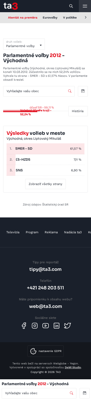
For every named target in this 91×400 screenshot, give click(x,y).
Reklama (51, 232)
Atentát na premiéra (22, 17)
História (77, 111)
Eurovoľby (50, 17)
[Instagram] (35, 326)
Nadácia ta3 (73, 232)
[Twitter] (67, 326)
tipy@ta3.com (45, 269)
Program (32, 232)
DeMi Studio (73, 367)
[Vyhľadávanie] (71, 6)
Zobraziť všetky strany (45, 184)
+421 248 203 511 (45, 288)
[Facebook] (24, 326)
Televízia (12, 232)
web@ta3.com (45, 306)
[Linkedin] (56, 326)
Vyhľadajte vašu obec (23, 91)
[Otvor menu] (85, 6)
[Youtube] (46, 326)
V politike (70, 17)
